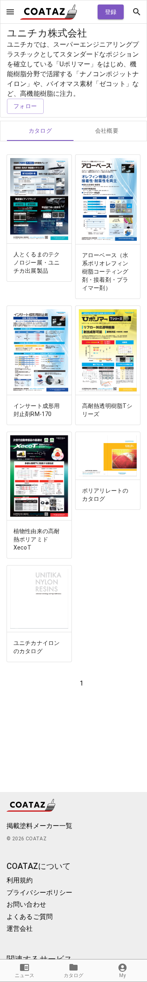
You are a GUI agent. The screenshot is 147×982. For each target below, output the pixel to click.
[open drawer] (10, 12)
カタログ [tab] (40, 130)
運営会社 (20, 928)
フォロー (25, 106)
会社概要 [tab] (107, 130)
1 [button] (81, 683)
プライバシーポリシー (40, 892)
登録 (111, 12)
